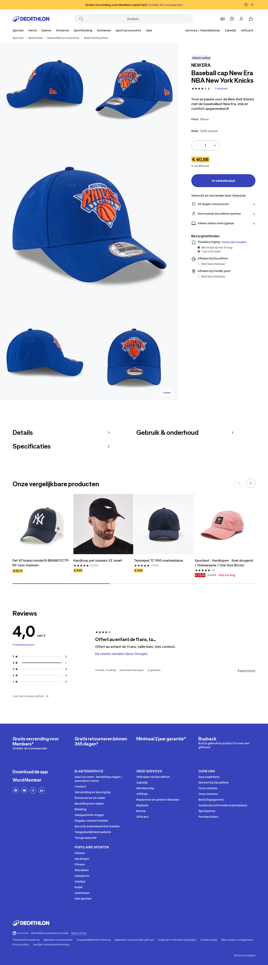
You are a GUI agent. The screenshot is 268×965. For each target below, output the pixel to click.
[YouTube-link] (24, 790)
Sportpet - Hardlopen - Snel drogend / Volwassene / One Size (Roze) (224, 562)
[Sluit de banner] (252, 5)
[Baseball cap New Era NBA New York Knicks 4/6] (44, 356)
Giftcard (247, 30)
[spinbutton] (205, 145)
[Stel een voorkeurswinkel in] (222, 19)
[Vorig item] (239, 483)
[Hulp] (232, 19)
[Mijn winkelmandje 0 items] (250, 19)
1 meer (166, 392)
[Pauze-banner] (246, 5)
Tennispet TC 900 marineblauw (158, 560)
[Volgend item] (250, 483)
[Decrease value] (196, 145)
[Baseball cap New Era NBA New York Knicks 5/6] (134, 356)
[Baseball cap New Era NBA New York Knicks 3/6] (89, 221)
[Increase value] (215, 145)
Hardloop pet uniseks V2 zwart (97, 560)
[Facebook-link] (16, 790)
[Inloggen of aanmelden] (241, 19)
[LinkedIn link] (41, 790)
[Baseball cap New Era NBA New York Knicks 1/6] (134, 87)
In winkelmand (223, 181)
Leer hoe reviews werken (28, 696)
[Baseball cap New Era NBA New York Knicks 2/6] (44, 87)
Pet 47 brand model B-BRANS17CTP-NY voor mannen (41, 562)
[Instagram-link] (33, 790)
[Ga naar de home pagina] (31, 19)
